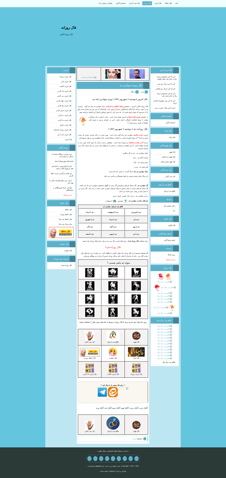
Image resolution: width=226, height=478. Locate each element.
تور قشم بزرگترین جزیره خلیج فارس (62, 174)
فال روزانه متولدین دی (131, 85)
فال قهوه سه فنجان (168, 157)
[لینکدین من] (89, 458)
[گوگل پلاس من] (101, 458)
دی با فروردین (136, 212)
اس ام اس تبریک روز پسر (166, 84)
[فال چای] (108, 408)
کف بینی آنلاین (170, 176)
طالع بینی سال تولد (168, 362)
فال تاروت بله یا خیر (64, 135)
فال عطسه (68, 250)
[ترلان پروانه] (113, 74)
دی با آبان (113, 227)
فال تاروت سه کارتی (64, 96)
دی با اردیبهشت (113, 212)
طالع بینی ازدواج (169, 191)
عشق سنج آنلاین (169, 240)
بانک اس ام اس (134, 3)
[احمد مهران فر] (137, 74)
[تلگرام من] (131, 458)
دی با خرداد (90, 212)
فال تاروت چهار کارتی (64, 101)
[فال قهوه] (125, 408)
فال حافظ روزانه (66, 214)
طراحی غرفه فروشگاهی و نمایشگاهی (63, 189)
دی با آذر (90, 227)
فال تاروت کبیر (66, 81)
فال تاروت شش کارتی (64, 110)
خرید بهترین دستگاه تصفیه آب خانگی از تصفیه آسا (62, 155)
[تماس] (113, 458)
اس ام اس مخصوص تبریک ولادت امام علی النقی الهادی (167, 78)
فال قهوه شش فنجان (168, 162)
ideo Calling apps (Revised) (64, 161)
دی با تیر (136, 219)
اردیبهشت (109, 201)
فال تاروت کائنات (66, 86)
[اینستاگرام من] (119, 458)
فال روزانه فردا (66, 265)
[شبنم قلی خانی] (88, 77)
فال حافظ (168, 3)
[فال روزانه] (134, 408)
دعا (174, 211)
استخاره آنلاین (121, 3)
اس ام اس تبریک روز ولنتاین (165, 89)
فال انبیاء (172, 137)
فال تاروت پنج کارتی (64, 106)
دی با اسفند (90, 234)
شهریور (120, 201)
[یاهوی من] (136, 458)
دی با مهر (136, 227)
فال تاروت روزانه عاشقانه (62, 130)
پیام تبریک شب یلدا (65, 224)
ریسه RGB (171, 255)
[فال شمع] (117, 408)
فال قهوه (172, 152)
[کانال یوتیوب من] (95, 458)
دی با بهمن (113, 234)
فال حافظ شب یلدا (65, 219)
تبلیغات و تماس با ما (105, 3)
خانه (176, 3)
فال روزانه (147, 3)
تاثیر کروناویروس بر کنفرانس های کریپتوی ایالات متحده (62, 167)
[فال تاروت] (143, 408)
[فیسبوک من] (125, 458)
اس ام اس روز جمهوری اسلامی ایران (165, 102)
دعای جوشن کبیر (169, 206)
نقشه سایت (104, 471)
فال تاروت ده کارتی (65, 120)
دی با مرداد (113, 219)
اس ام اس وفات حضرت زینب (164, 108)
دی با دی (136, 234)
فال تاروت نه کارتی (65, 115)
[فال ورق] (100, 408)
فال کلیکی (171, 225)
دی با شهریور (89, 219)
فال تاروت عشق (66, 125)
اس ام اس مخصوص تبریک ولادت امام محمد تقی (167, 95)
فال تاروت (157, 3)
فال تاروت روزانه (65, 77)
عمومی (134, 439)
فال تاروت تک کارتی (64, 91)
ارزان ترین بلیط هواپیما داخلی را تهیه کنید (61, 182)
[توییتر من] (107, 458)
